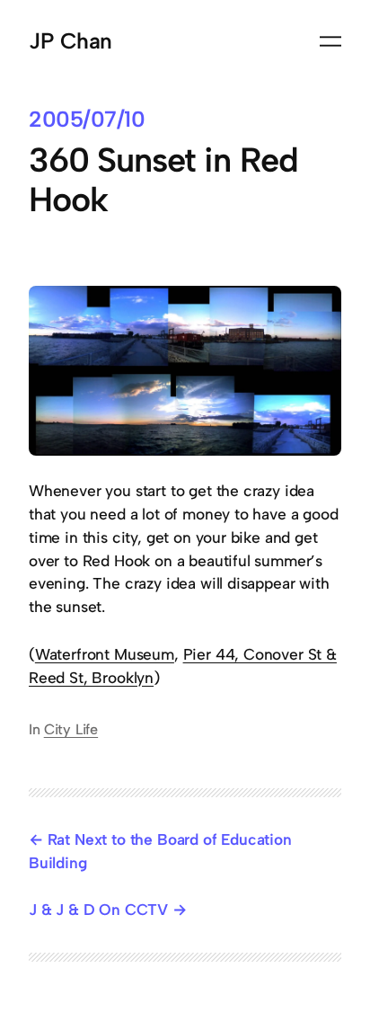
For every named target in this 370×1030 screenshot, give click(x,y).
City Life (71, 729)
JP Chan (70, 41)
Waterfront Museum (104, 654)
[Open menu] (330, 41)
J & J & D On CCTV (98, 910)
